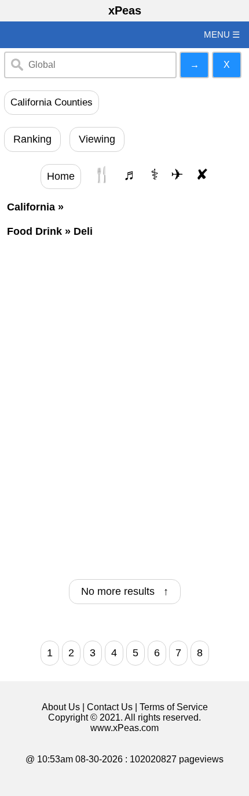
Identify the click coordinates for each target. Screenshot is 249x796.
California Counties (51, 102)
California (31, 207)
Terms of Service (174, 707)
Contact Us (110, 707)
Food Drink (34, 231)
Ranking (32, 139)
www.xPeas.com (124, 728)
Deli (83, 231)
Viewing (97, 139)
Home (61, 176)
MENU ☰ (222, 34)
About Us (61, 707)
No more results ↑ (124, 591)
